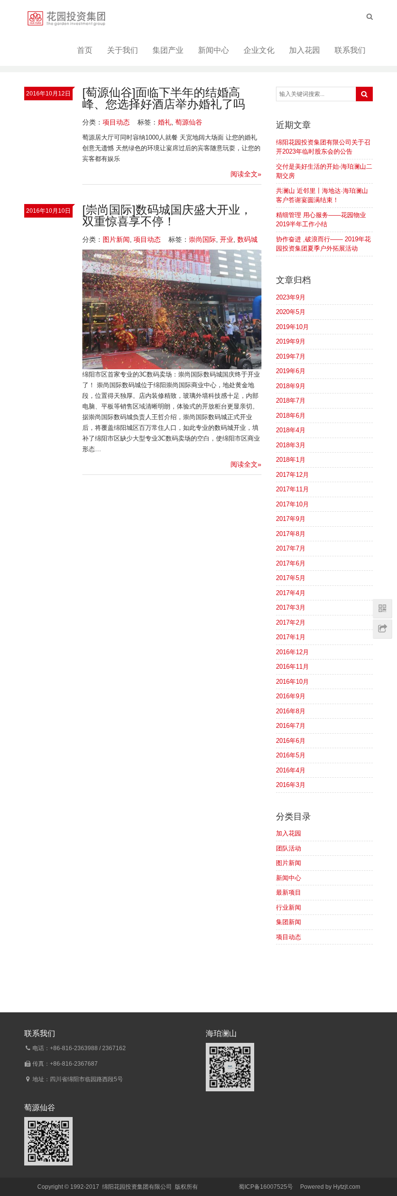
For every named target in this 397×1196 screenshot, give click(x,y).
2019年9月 (290, 341)
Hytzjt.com (346, 1186)
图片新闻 (116, 239)
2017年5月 (290, 578)
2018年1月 (290, 459)
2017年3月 (290, 607)
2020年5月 (290, 311)
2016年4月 (290, 770)
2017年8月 (290, 533)
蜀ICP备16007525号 (266, 1186)
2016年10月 (292, 681)
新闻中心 (213, 50)
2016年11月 (292, 666)
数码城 (247, 239)
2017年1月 (290, 637)
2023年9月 (290, 297)
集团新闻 (288, 922)
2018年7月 (290, 400)
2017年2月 (290, 622)
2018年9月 (290, 386)
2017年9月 (290, 518)
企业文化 (259, 50)
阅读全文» (245, 174)
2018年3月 (290, 445)
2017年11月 (292, 489)
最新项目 (288, 892)
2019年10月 (292, 326)
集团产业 (168, 50)
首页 (84, 50)
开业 (226, 239)
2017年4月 (290, 593)
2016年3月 (290, 784)
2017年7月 (290, 548)
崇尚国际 (202, 239)
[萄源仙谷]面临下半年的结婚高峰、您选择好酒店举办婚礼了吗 (163, 98)
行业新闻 (288, 907)
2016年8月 (290, 711)
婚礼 (164, 122)
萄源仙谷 (188, 122)
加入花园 (304, 50)
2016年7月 (290, 725)
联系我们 (350, 50)
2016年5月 (290, 755)
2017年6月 (290, 563)
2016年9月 (290, 696)
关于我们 (122, 50)
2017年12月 (292, 474)
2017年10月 (292, 504)
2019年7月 (290, 356)
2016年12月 (292, 652)
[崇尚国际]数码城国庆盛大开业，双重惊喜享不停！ (167, 215)
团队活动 (288, 848)
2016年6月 (290, 740)
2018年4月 (290, 430)
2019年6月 (290, 371)
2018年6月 (290, 415)
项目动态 (116, 122)
